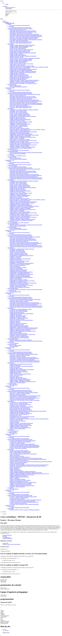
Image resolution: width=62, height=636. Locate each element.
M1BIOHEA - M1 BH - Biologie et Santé (18, 110)
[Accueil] (1, 1)
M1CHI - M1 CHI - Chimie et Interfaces (18, 48)
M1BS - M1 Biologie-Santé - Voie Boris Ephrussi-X (20, 452)
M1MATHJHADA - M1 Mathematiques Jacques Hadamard (21, 313)
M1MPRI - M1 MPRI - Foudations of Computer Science (21, 413)
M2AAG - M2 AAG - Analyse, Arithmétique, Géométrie (21, 59)
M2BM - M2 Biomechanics (15, 372)
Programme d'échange (12, 84)
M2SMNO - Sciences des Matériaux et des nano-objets (20, 484)
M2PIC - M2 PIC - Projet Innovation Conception (19, 75)
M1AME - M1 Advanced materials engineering (19, 450)
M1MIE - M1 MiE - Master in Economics (18, 370)
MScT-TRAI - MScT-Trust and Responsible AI (19, 40)
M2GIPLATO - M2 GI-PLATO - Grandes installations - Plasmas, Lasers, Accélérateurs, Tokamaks (29, 67)
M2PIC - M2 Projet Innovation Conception (18, 333)
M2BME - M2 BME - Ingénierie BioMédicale (19, 61)
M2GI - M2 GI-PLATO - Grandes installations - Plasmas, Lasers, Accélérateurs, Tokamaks (27, 129)
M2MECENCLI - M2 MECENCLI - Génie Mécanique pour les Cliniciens (24, 134)
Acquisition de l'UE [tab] (6, 537)
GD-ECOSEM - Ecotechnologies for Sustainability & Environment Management (25, 499)
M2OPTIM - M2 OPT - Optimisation (17, 73)
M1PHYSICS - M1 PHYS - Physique (17, 120)
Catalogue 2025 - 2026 (9, 87)
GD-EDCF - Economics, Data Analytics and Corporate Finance (22, 444)
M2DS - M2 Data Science (15, 266)
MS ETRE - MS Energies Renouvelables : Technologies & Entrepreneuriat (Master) (26, 341)
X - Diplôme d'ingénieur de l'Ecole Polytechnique (19, 507)
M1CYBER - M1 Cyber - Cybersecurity (18, 405)
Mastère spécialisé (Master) (13, 151)
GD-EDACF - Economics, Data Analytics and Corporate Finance (22, 501)
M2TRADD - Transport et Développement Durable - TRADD (22, 485)
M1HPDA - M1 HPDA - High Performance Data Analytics (21, 406)
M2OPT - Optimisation (14, 477)
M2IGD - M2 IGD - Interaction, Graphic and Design (20, 379)
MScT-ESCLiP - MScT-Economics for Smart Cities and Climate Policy (23, 102)
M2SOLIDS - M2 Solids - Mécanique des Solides (19, 145)
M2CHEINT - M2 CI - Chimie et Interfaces (18, 125)
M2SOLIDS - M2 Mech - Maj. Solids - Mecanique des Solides (22, 82)
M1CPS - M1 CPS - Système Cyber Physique (19, 113)
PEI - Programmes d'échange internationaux (18, 86)
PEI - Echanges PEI (14, 346)
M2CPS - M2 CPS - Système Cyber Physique (19, 126)
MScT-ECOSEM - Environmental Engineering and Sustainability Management (25, 395)
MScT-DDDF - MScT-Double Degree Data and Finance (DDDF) (22, 30)
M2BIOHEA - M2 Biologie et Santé (17, 262)
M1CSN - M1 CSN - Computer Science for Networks (20, 404)
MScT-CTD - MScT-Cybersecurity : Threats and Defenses (21, 237)
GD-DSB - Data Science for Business (17, 442)
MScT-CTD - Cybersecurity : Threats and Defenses (20, 355)
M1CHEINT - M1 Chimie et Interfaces (17, 251)
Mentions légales (6, 632)
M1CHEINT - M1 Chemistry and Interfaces (18, 310)
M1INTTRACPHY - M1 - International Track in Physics (21, 410)
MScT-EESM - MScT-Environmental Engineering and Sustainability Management (26, 35)
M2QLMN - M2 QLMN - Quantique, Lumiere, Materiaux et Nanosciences (24, 80)
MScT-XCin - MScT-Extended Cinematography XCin (20, 42)
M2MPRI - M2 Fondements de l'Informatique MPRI (20, 276)
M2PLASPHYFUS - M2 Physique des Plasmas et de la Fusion (22, 280)
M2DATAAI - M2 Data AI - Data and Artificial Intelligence (21, 320)
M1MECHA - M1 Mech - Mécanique (17, 117)
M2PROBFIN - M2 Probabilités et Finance (18, 281)
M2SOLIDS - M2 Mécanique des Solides (18, 286)
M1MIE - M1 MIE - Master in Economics (18, 315)
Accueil (4, 20)
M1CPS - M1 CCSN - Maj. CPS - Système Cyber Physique (21, 49)
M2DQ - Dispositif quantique (15, 467)
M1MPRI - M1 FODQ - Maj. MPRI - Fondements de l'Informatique (23, 56)
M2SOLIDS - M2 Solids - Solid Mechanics (18, 335)
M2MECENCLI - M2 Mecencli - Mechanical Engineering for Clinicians (24, 327)
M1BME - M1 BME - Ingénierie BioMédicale (19, 47)
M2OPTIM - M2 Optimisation (16, 278)
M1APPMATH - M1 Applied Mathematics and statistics (21, 309)
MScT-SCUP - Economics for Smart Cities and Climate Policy (22, 399)
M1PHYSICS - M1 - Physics (15, 415)
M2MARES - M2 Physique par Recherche (18, 270)
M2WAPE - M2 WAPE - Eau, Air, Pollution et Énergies (21, 148)
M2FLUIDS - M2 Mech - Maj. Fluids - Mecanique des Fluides (22, 65)
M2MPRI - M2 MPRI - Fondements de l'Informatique (20, 136)
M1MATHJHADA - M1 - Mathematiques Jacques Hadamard (22, 369)
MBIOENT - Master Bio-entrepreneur (17, 486)
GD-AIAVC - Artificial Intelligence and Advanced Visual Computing (23, 496)
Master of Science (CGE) (12, 149)
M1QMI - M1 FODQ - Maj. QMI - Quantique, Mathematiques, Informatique (25, 58)
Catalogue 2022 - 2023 (9, 292)
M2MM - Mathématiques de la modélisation (18, 475)
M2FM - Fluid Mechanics (15, 469)
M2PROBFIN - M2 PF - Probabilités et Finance (19, 77)
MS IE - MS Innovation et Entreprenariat (18, 153)
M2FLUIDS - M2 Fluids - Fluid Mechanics (18, 323)
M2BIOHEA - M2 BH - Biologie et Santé (18, 122)
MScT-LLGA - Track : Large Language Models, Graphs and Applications (24, 37)
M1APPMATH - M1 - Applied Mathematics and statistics (21, 364)
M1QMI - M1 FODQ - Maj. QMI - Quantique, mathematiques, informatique (24, 509)
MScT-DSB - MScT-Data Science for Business (19, 173)
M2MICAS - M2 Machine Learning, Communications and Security (23, 328)
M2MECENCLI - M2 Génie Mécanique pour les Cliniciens (21, 274)
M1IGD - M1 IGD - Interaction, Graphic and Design (20, 408)
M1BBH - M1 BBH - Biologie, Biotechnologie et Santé (21, 46)
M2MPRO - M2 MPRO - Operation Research (19, 426)
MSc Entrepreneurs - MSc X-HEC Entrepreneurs (19, 150)
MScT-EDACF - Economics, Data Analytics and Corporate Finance (23, 357)
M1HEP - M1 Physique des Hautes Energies (18, 253)
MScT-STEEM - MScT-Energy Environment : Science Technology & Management (26, 39)
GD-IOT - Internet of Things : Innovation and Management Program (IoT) (24, 447)
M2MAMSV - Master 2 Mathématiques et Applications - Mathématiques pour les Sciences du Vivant (29, 473)
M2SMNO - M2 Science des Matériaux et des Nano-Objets (21, 285)
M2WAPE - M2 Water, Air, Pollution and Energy (19, 336)
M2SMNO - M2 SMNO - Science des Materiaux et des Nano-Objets (23, 81)
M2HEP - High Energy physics (16, 470)
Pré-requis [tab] (5, 536)
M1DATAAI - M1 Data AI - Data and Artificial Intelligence (21, 366)
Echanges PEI (5, 543)
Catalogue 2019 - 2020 (9, 434)
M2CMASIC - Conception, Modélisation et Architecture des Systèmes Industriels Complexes (28, 465)
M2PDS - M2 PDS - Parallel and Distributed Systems (20, 427)
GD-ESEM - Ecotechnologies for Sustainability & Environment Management (25, 446)
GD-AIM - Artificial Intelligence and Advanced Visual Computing (23, 440)
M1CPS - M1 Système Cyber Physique (17, 252)
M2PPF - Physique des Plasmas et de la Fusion (19, 481)
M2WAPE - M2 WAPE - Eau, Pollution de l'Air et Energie (21, 220)
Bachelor (9, 24)
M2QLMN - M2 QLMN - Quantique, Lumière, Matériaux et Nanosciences (24, 142)
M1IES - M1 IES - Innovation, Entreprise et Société (20, 51)
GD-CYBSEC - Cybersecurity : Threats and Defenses (20, 441)
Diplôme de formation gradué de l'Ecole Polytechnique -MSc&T (20, 28)
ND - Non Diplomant (14, 343)
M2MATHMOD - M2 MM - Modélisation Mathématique (21, 70)
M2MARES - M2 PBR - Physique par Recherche (19, 132)
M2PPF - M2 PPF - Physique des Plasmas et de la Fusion (21, 76)
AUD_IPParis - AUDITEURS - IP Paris (18, 155)
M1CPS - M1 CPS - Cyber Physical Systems (18, 311)
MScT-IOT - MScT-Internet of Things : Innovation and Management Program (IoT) (26, 36)
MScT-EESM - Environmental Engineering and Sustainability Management (24, 358)
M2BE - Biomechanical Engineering (17, 463)
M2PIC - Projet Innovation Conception (17, 382)
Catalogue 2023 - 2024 (9, 230)
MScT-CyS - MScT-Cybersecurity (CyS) (18, 29)
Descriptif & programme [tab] (7, 538)
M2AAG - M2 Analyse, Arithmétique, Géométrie (19, 260)
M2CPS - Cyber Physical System (16, 374)
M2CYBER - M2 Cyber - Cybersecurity (18, 421)
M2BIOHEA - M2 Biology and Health (17, 316)
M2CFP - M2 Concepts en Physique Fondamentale (20, 264)
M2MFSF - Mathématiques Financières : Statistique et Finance (22, 474)
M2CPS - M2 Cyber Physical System (17, 319)
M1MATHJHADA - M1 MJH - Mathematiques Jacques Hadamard (23, 52)
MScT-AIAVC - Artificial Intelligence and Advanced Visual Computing (24, 392)
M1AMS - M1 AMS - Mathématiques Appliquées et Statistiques (22, 45)
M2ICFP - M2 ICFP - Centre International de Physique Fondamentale (23, 69)
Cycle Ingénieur (11, 26)
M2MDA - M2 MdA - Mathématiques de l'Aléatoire (20, 380)
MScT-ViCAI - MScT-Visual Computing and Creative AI (21, 41)
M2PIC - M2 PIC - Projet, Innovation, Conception (19, 139)
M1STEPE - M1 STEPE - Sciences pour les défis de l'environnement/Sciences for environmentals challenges (31, 461)
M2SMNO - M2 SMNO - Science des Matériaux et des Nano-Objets (23, 144)
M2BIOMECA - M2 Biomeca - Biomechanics (19, 317)
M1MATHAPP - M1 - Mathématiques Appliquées (19, 412)
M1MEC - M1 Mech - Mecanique (16, 53)
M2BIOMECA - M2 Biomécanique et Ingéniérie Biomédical (21, 263)
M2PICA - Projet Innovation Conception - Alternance (20, 480)
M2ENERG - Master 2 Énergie (16, 377)
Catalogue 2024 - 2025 (9, 160)
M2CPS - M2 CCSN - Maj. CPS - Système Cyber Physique (21, 63)
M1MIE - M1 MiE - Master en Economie (18, 54)
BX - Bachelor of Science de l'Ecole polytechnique (20, 25)
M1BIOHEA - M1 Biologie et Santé (17, 250)
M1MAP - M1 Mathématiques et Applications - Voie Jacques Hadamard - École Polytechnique (28, 411)
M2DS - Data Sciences (14, 376)
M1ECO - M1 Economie (15, 367)
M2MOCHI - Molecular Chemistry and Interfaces (19, 476)
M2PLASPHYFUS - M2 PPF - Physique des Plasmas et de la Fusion (23, 140)
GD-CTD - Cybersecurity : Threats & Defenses (19, 497)
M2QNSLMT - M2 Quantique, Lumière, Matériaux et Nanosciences (23, 282)
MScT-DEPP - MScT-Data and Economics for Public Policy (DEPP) (23, 31)
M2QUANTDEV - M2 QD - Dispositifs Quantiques (20, 143)
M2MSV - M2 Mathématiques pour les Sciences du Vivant (21, 277)
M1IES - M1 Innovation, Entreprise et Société (19, 254)
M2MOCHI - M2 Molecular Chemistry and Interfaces (20, 330)
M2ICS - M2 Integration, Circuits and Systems (19, 325)
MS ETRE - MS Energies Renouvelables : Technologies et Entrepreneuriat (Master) (26, 152)
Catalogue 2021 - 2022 (9, 347)
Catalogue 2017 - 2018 (9, 505)
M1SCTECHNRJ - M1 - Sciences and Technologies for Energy (22, 416)
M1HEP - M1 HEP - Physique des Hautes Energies (20, 50)
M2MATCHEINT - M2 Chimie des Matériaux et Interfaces (21, 271)
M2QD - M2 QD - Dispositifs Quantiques (18, 79)
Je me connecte (8, 8)
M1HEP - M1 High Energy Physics (17, 312)
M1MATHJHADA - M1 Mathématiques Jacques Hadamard (21, 255)
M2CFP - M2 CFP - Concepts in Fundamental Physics (20, 373)
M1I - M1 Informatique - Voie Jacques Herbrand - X (20, 407)
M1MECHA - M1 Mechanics (16, 314)
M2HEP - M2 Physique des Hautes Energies (18, 269)
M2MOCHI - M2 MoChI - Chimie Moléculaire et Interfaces (21, 207)
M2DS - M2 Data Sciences (15, 321)
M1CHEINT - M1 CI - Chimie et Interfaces (18, 111)
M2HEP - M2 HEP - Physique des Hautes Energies (20, 68)
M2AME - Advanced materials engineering (18, 462)
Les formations (6, 22)
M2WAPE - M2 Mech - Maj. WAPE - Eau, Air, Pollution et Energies (23, 83)
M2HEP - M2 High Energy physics (17, 324)
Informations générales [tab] (7, 535)
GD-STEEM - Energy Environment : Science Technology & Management (24, 504)
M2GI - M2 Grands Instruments (16, 268)
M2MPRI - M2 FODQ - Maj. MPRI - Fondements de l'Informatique (23, 71)
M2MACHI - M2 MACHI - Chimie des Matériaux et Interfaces (22, 202)
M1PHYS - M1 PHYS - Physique (16, 57)
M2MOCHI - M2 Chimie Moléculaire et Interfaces (20, 275)
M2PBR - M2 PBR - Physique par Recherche (19, 74)
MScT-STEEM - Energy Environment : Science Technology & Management (24, 361)
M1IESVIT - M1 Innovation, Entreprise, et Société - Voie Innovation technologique (26, 458)
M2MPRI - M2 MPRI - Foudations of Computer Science (21, 425)
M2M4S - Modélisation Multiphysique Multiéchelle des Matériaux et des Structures (26, 472)
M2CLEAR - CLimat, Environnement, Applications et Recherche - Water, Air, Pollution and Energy (29, 418)
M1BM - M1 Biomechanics (15, 365)
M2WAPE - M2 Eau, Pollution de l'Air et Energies (20, 287)
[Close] (0, 607)
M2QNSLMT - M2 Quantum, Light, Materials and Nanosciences (22, 334)
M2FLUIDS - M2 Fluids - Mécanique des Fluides (19, 128)
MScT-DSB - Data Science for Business (18, 356)
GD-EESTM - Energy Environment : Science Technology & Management (24, 445)
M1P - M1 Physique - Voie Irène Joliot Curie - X (19, 414)
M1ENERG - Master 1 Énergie (16, 368)
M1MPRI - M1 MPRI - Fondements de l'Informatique (20, 119)
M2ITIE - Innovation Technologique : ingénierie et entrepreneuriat (22, 471)
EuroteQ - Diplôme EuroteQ (15, 85)
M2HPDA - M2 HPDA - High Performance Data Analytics (21, 423)
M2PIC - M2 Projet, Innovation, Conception (18, 279)
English (6, 4)
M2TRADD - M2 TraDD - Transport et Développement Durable (22, 147)
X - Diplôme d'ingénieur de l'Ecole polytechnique (19, 438)
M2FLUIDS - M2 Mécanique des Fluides (18, 267)
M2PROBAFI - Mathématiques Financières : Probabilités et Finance (23, 482)
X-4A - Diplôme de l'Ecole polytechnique (18, 166)
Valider (7, 14)
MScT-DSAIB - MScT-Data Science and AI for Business (21, 33)
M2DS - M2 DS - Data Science (16, 127)
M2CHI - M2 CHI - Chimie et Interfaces (18, 62)
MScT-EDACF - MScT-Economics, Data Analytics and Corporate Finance (24, 34)
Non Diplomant (11, 154)
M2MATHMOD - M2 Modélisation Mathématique (20, 273)
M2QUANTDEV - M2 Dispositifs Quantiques (19, 284)
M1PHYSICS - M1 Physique (15, 259)
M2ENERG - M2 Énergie (15, 322)
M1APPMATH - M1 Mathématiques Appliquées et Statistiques (22, 248)
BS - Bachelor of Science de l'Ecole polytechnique (19, 232)
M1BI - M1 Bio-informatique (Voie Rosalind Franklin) (20, 451)
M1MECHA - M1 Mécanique (16, 256)
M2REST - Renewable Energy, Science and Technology (21, 339)
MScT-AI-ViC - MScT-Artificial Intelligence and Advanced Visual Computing (25, 94)
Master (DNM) (11, 44)
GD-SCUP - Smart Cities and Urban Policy (18, 448)
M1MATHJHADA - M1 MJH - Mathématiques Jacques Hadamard (23, 116)
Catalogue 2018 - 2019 (9, 490)
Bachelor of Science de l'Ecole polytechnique (11, 544)
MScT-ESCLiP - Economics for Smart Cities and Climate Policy (22, 359)
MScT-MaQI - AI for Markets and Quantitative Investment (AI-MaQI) (23, 38)
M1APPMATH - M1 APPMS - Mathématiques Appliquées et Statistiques (24, 109)
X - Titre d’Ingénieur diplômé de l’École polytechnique (20, 27)
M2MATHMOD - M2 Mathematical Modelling (19, 326)
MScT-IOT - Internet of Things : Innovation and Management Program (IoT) (25, 360)
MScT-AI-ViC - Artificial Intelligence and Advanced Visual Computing (24, 354)
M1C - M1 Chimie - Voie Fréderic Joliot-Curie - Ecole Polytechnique (23, 453)
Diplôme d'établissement (12, 165)
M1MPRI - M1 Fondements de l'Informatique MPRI (20, 258)
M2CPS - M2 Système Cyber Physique (17, 265)
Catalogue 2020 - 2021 (9, 385)
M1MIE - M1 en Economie (15, 257)
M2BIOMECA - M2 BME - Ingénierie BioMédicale (20, 124)
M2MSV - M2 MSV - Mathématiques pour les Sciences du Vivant (23, 72)
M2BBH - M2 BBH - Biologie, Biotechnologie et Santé (21, 60)
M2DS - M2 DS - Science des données (17, 64)
